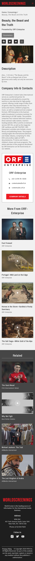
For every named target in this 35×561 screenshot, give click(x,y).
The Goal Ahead (8, 385)
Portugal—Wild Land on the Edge (15, 275)
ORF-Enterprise (7, 246)
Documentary (8, 35)
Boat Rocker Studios (8, 419)
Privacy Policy (7, 549)
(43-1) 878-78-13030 (19, 179)
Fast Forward (7, 243)
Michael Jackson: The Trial (12, 447)
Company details (17, 197)
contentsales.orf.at (18, 188)
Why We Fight (7, 416)
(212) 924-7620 (20, 527)
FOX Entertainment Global (10, 388)
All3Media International (9, 450)
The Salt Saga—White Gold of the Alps (17, 341)
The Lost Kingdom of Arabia (13, 478)
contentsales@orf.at (19, 183)
